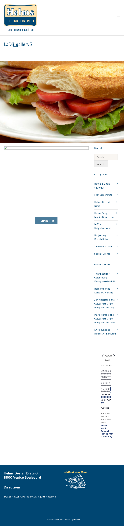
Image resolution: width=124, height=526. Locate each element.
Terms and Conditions (54, 519)
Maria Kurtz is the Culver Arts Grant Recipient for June (104, 318)
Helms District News (102, 203)
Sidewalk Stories (103, 246)
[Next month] (114, 356)
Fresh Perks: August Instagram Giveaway (107, 431)
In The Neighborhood (102, 226)
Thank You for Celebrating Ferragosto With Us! (105, 277)
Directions (12, 487)
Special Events (102, 253)
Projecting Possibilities (101, 237)
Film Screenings (103, 194)
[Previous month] (103, 356)
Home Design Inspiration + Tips (104, 215)
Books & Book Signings (102, 185)
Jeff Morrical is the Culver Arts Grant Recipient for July (104, 303)
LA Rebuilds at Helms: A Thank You (105, 331)
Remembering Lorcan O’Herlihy (103, 290)
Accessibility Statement (72, 519)
